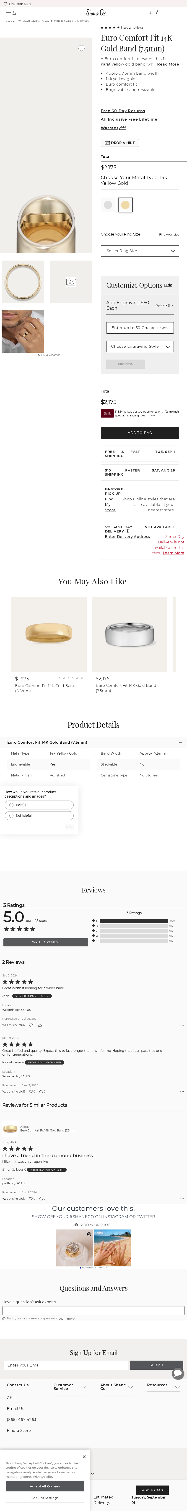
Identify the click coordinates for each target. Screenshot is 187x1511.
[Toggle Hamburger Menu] (8, 12)
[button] (120, 143)
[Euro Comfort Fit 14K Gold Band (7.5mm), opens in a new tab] (10, 1129)
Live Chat (178, 1373)
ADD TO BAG (140, 433)
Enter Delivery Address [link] (127, 537)
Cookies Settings (45, 1498)
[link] (140, 251)
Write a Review (46, 942)
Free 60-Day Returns (123, 111)
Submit (157, 1365)
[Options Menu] (182, 1025)
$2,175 (109, 167)
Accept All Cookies (45, 1486)
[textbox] (93, 1310)
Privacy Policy (43, 1476)
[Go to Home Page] (96, 12)
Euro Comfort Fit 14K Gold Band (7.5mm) (136, 42)
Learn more (67, 1318)
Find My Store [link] (110, 504)
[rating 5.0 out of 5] (110, 27)
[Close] (84, 1457)
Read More (168, 64)
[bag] (158, 12)
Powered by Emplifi (95, 1268)
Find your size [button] (169, 234)
